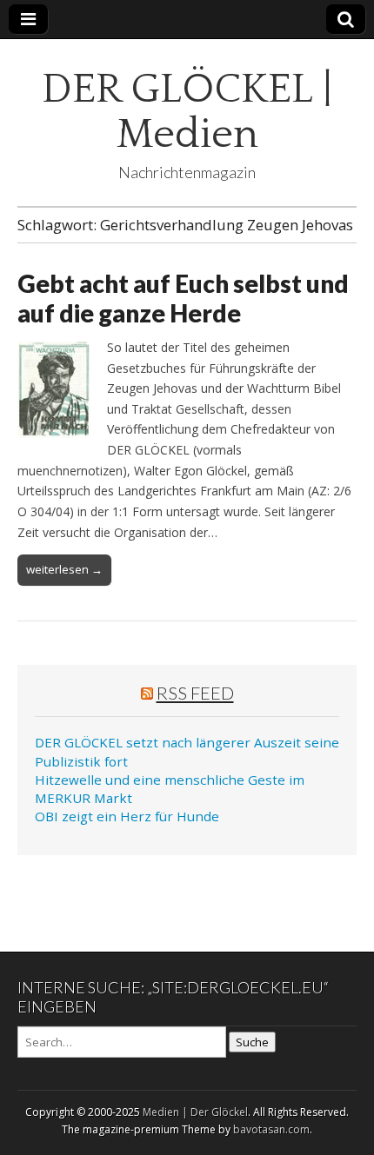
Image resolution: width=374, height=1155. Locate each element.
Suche (252, 1042)
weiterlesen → (64, 569)
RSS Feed (195, 692)
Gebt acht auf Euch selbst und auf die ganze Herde (183, 298)
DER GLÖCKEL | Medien (187, 111)
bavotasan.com (271, 1129)
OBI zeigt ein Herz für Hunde (127, 816)
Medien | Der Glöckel (195, 1112)
